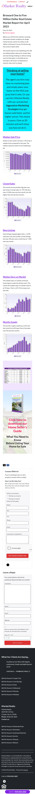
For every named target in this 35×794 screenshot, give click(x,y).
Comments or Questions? (14, 534)
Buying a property (14, 499)
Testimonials (12, 2)
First (8, 510)
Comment (7, 583)
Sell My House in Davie (9, 685)
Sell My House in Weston (9, 743)
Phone (8, 520)
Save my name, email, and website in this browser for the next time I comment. (16, 630)
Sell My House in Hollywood (10, 688)
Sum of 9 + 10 (9, 635)
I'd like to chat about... (13, 493)
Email (9, 527)
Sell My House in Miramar (10, 691)
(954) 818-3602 (12, 717)
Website (6, 620)
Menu (30, 6)
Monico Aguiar (10, 33)
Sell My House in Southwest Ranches (13, 733)
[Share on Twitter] (4, 465)
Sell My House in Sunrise (9, 736)
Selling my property (15, 496)
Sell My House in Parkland (10, 694)
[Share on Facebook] (8, 465)
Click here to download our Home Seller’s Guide (17, 425)
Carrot (26, 770)
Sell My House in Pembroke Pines (12, 726)
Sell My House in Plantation (10, 729)
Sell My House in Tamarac (9, 739)
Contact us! (5, 719)
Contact (21, 2)
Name (9, 505)
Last (8, 516)
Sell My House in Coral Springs (11, 681)
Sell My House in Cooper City (11, 678)
